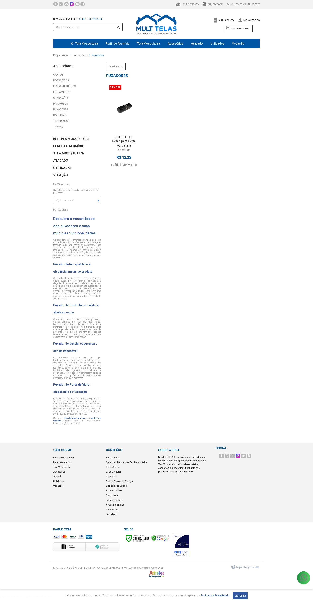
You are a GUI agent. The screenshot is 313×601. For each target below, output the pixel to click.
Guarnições (61, 97)
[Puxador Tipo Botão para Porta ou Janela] (123, 126)
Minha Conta (226, 20)
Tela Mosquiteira (61, 467)
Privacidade (112, 495)
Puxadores (60, 109)
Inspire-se (111, 476)
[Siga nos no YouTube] (232, 456)
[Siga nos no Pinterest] (77, 4)
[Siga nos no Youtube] (66, 4)
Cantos (58, 74)
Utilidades (58, 481)
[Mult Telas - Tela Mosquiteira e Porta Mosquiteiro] (156, 23)
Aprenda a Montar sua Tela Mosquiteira (126, 462)
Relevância (113, 66)
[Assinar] (98, 200)
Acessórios (81, 55)
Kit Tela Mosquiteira (63, 457)
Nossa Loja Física (115, 504)
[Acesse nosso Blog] (82, 4)
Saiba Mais (111, 514)
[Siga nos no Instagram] (72, 4)
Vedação (58, 485)
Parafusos (60, 103)
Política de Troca (114, 500)
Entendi (240, 595)
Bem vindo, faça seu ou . (78, 19)
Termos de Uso (114, 490)
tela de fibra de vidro (74, 418)
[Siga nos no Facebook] (55, 4)
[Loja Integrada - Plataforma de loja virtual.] (245, 567)
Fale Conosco (190, 4)
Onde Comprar (113, 471)
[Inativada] (181, 545)
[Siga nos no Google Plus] (61, 4)
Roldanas (59, 115)
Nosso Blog (112, 509)
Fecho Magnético (64, 86)
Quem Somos (113, 467)
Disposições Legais (116, 485)
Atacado (57, 476)
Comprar (126, 158)
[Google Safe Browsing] (160, 538)
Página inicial (60, 55)
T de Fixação (61, 121)
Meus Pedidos (251, 20)
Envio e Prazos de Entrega (119, 481)
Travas (58, 126)
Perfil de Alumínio (62, 462)
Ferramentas (62, 92)
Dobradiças (61, 80)
